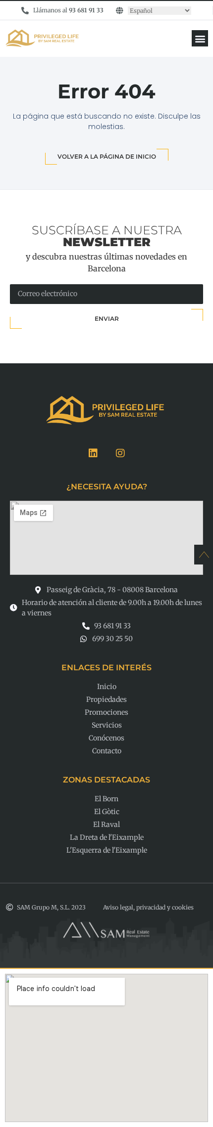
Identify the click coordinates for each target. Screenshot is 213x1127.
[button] (200, 38)
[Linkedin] (93, 453)
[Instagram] (120, 453)
